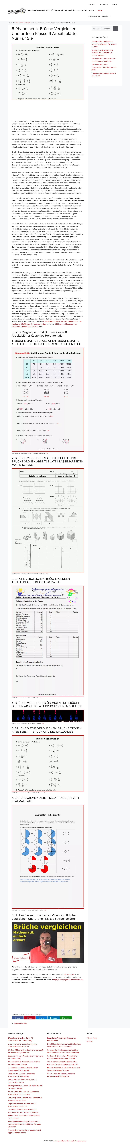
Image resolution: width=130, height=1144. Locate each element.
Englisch (91, 10)
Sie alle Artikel (69, 974)
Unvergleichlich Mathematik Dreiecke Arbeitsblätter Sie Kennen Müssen (102, 52)
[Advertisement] (48, 110)
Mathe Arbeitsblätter (25, 22)
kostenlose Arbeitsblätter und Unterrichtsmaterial (69, 1141)
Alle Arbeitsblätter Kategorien (98, 16)
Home (17, 22)
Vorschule (92, 5)
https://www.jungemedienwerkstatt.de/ (68, 980)
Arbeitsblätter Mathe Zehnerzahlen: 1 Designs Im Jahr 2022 (104, 67)
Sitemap (90, 1041)
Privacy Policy (92, 1038)
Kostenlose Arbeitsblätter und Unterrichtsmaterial (57, 10)
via (47, 453)
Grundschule (103, 5)
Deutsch (114, 5)
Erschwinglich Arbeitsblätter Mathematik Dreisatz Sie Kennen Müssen (104, 44)
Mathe (100, 10)
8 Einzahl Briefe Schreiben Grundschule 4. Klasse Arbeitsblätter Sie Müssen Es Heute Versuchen (24, 1124)
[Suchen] (115, 28)
